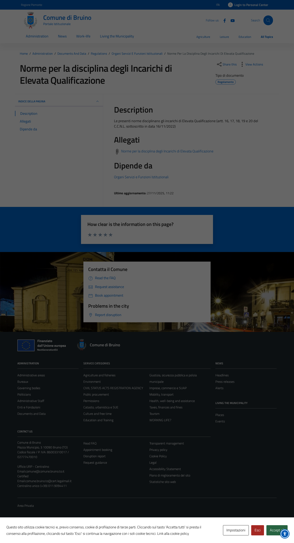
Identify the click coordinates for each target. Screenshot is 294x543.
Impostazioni (235, 530)
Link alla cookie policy (173, 533)
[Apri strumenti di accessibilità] (285, 534)
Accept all (277, 530)
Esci (258, 530)
